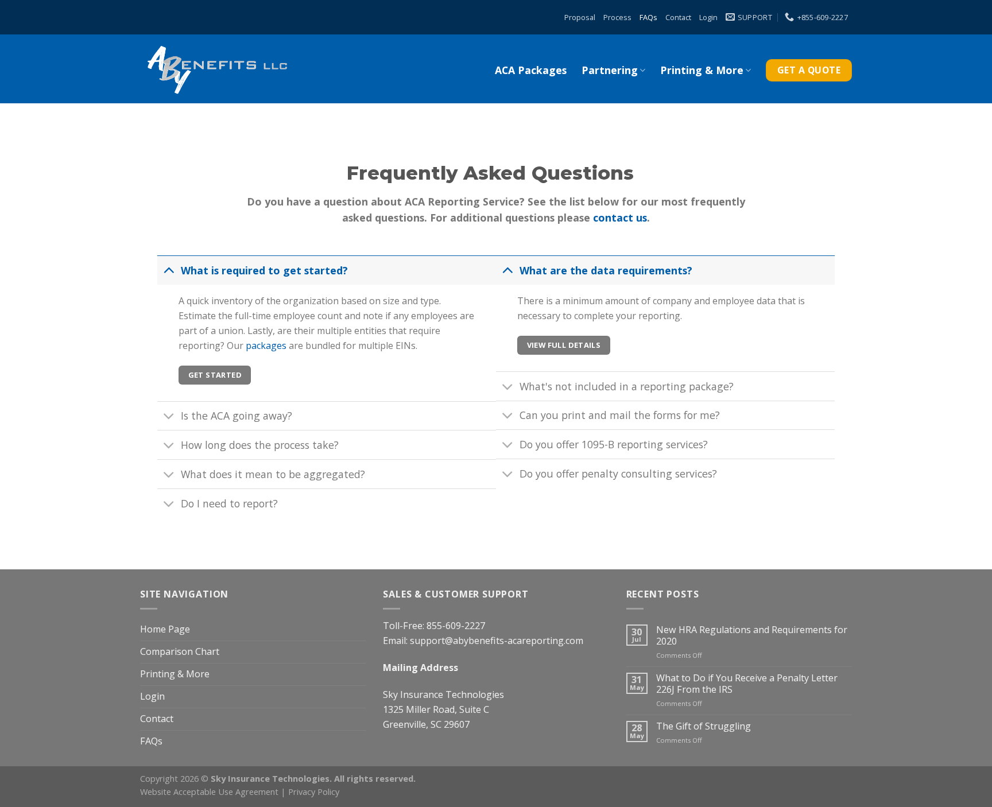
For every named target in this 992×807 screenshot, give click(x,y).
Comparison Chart (179, 651)
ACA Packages (531, 70)
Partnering (610, 70)
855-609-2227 (456, 625)
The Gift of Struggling (703, 726)
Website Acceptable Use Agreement (209, 791)
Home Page (165, 629)
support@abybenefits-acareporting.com (496, 640)
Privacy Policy (313, 791)
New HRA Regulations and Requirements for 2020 (751, 635)
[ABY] (216, 69)
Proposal (579, 17)
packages (266, 345)
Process (617, 17)
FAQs (648, 17)
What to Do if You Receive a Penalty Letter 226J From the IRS (747, 684)
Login (708, 17)
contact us (620, 217)
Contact (678, 17)
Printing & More (701, 70)
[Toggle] (168, 269)
